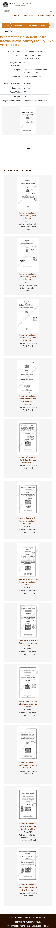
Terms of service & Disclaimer (21, 918)
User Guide (36, 926)
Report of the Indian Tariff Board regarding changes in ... (28, 765)
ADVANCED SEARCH (46, 16)
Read (28, 149)
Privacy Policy (42, 918)
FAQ (28, 926)
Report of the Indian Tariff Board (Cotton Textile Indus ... (28, 215)
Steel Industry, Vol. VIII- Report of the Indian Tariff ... (28, 582)
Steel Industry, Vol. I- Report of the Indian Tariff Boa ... (28, 521)
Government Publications (37, 25)
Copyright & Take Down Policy (28, 922)
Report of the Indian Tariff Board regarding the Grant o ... (28, 887)
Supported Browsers (16, 926)
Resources (18, 25)
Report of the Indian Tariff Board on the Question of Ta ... (28, 460)
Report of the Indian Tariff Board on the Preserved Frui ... (28, 399)
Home (6, 25)
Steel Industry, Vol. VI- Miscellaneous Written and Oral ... (28, 704)
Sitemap (46, 926)
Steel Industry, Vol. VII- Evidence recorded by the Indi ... (28, 643)
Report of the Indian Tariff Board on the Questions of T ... (28, 826)
